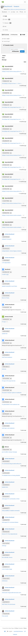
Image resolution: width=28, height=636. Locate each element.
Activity (6, 30)
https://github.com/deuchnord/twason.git (16, 9)
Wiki (5, 26)
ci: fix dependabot (6, 262)
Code (5, 16)
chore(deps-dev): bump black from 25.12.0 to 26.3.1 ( (15, 131)
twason (16, 6)
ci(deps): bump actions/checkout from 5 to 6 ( (13, 155)
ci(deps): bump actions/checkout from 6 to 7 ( (13, 95)
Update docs (5, 487)
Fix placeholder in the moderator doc (10, 404)
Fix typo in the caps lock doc (8, 380)
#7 (7, 274)
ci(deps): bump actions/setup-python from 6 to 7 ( (14, 71)
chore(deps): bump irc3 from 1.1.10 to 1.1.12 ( (13, 83)
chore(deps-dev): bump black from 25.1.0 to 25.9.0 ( (14, 179)
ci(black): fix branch (6, 239)
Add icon (4, 369)
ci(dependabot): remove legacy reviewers (12, 251)
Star (14, 12)
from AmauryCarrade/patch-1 (19, 309)
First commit (5, 616)
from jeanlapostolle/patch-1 (19, 440)
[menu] (9, 631)
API (25, 631)
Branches (15, 34)
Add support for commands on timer (10, 498)
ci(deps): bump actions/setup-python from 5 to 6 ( (14, 191)
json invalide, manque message (9, 452)
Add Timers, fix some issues (8, 604)
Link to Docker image (7, 569)
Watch (5, 12)
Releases (7, 23)
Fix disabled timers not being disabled (11, 475)
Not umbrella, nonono (7, 557)
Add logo (4, 545)
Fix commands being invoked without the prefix (13, 463)
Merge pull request (6, 309)
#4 (11, 345)
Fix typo (4, 321)
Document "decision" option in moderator (11, 392)
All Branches (16, 51)
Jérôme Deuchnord (9, 234)
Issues (6, 19)
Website (15, 634)
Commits (6, 34)
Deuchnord (8, 6)
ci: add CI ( (4, 274)
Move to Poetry (5, 298)
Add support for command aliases (10, 522)
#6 (11, 309)
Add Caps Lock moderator (8, 428)
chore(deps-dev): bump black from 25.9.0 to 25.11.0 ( (15, 167)
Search (22, 51)
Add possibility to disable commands (11, 510)
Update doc (4, 333)
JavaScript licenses (18, 631)
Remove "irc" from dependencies (9, 534)
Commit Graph (6, 41)
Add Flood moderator (7, 357)
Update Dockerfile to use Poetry (9, 286)
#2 (11, 440)
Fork (22, 12)
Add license (4, 580)
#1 (11, 416)
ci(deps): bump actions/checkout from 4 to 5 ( (13, 203)
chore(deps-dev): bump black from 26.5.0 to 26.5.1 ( (14, 107)
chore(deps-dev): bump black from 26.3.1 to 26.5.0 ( (14, 119)
